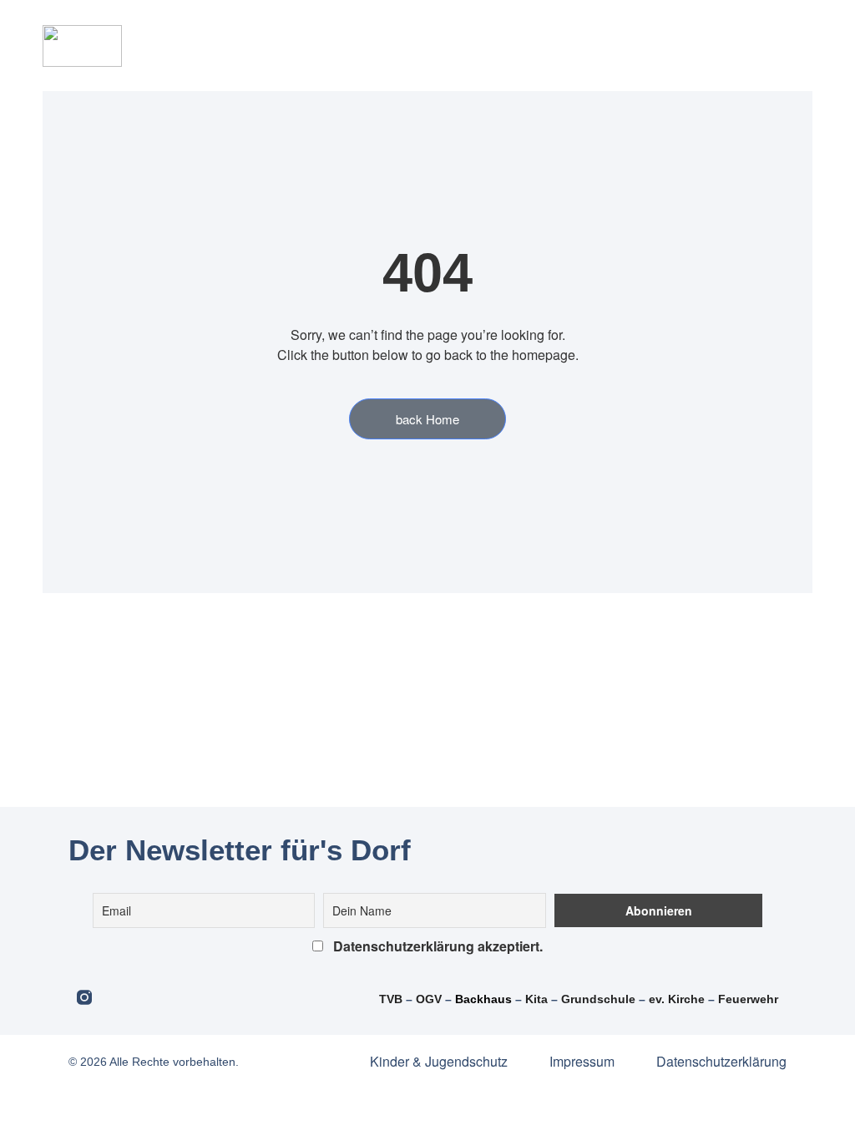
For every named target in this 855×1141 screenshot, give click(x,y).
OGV (429, 999)
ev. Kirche (677, 999)
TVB (390, 999)
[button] (400, 45)
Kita (538, 999)
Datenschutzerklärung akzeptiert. (436, 946)
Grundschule (598, 999)
